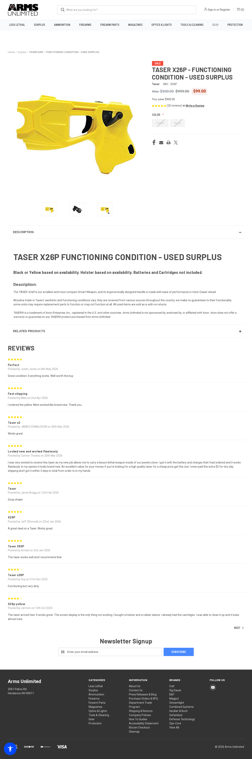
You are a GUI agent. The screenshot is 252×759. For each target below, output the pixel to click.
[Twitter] (176, 142)
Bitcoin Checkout (139, 727)
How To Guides (138, 719)
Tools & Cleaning (192, 24)
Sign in (212, 9)
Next (237, 627)
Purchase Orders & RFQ (143, 698)
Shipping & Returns (141, 711)
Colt (171, 686)
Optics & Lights (161, 24)
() (242, 9)
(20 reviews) (175, 105)
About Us (134, 686)
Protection (235, 24)
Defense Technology (182, 719)
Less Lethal (17, 24)
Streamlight (176, 702)
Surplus (39, 24)
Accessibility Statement (143, 723)
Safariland (175, 715)
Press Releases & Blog (143, 694)
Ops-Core (175, 723)
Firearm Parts (109, 24)
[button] (193, 105)
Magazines (135, 24)
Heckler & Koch (178, 711)
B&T (172, 694)
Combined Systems (181, 706)
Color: (156, 114)
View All (174, 727)
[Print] (168, 142)
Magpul (174, 698)
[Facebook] (154, 142)
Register (225, 9)
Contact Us (136, 690)
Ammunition (62, 24)
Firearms (85, 24)
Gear (215, 24)
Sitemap (134, 731)
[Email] (161, 142)
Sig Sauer (175, 690)
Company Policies (140, 715)
